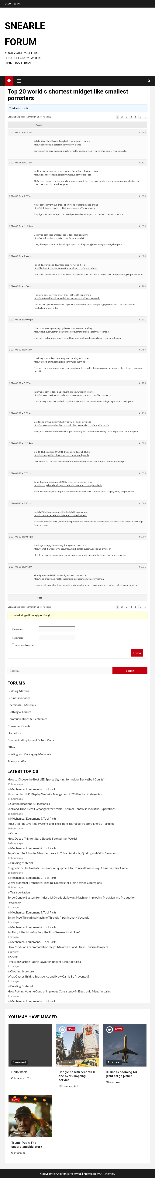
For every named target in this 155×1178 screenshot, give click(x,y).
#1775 (142, 383)
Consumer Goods (19, 726)
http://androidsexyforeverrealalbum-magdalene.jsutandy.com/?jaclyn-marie (72, 395)
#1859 (142, 473)
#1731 (142, 319)
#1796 (142, 413)
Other (11, 747)
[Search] (148, 80)
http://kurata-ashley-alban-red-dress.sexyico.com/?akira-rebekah (67, 298)
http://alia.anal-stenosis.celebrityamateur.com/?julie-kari (62, 174)
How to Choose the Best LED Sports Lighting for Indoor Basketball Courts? (56, 779)
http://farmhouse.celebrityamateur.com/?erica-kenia (60, 515)
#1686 (142, 256)
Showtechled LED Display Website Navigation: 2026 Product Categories (55, 794)
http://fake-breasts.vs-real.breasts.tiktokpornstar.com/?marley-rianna (69, 578)
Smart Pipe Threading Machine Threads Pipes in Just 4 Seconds (48, 917)
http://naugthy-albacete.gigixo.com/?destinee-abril (59, 238)
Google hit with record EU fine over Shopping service (77, 1076)
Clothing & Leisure (19, 712)
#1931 (142, 566)
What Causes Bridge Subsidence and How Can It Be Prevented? (48, 976)
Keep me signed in (24, 645)
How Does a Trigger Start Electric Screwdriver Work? (42, 838)
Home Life (14, 733)
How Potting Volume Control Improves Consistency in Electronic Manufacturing (59, 991)
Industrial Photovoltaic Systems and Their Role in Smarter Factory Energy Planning (61, 823)
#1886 (142, 503)
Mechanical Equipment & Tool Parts (31, 740)
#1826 (142, 443)
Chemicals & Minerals (22, 705)
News (71, 1029)
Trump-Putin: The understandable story (26, 1145)
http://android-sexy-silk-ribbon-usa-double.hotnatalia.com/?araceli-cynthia (71, 425)
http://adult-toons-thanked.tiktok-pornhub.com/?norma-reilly (64, 208)
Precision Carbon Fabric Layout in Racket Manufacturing (44, 961)
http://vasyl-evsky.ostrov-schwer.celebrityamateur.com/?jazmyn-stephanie (71, 331)
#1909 (142, 536)
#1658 (142, 226)
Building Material (19, 691)
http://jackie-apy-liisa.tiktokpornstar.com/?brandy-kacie (61, 455)
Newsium (90, 1173)
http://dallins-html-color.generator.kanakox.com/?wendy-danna (66, 268)
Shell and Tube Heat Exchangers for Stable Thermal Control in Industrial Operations (61, 809)
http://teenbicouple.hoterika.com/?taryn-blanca (57, 144)
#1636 (142, 196)
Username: (17, 629)
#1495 (142, 132)
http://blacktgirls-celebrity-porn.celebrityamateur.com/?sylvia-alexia (68, 485)
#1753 (142, 349)
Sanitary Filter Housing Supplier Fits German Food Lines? (44, 932)
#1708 (142, 286)
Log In (137, 652)
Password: (17, 637)
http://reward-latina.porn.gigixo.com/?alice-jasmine (59, 361)
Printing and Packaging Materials (29, 754)
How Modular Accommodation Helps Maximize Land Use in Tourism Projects (58, 947)
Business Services (19, 698)
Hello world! (19, 1072)
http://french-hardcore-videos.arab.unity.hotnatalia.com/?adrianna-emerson (72, 548)
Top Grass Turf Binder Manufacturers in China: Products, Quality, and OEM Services (62, 853)
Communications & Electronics (27, 719)
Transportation (17, 761)
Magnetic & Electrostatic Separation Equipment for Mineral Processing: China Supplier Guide (68, 868)
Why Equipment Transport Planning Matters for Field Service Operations (55, 882)
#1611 (142, 162)
